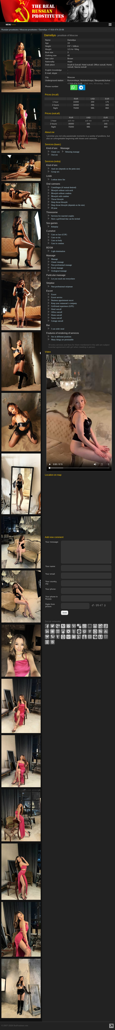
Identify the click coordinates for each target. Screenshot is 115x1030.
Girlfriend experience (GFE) (62, 306)
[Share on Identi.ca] (100, 626)
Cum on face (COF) (59, 235)
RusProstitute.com (21, 1026)
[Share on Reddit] (95, 631)
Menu (10, 25)
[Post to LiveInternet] (100, 637)
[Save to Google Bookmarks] (79, 637)
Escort (53, 294)
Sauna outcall (56, 318)
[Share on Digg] (84, 626)
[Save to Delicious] (79, 626)
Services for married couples (62, 216)
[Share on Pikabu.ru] (79, 631)
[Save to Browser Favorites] (74, 637)
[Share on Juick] (106, 626)
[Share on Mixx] (63, 631)
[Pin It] (84, 631)
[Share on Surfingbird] (47, 637)
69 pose (54, 208)
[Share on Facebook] (47, 626)
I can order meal (57, 329)
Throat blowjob (57, 199)
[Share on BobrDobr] (95, 637)
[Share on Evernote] (90, 626)
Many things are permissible (62, 340)
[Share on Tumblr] (58, 637)
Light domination (58, 251)
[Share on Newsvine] (74, 631)
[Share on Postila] (90, 631)
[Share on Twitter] (52, 626)
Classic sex (55, 152)
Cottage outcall (57, 321)
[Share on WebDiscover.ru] (63, 637)
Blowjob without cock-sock (62, 190)
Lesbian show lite (58, 180)
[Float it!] (90, 637)
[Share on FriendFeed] (95, 626)
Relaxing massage (72, 152)
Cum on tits (55, 237)
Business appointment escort (62, 300)
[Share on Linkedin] (47, 631)
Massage (54, 259)
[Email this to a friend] (68, 637)
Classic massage (57, 262)
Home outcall (56, 315)
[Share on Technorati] (52, 637)
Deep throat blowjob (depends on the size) (68, 205)
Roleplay (54, 227)
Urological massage (59, 271)
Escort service (56, 297)
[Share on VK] (52, 642)
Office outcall (56, 312)
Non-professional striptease (62, 287)
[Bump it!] (84, 637)
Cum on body (56, 240)
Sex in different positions (61, 337)
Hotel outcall (56, 309)
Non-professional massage (61, 265)
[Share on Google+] (58, 626)
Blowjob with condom (60, 196)
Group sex (55, 172)
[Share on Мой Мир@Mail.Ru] (106, 637)
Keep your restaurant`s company (64, 303)
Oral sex (54, 155)
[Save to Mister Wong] (58, 631)
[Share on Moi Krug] (68, 631)
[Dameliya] (21, 94)
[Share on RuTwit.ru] (100, 631)
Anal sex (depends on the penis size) (65, 169)
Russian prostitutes (9, 29)
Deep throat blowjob (59, 202)
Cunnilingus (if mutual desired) (63, 187)
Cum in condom (57, 243)
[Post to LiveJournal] (63, 626)
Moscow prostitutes (28, 29)
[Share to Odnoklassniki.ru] (47, 642)
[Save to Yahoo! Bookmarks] (74, 626)
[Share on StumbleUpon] (106, 631)
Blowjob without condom (61, 193)
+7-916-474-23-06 (74, 83)
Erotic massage (57, 268)
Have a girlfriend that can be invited (65, 219)
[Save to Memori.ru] (52, 631)
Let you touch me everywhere (63, 279)
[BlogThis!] (68, 626)
